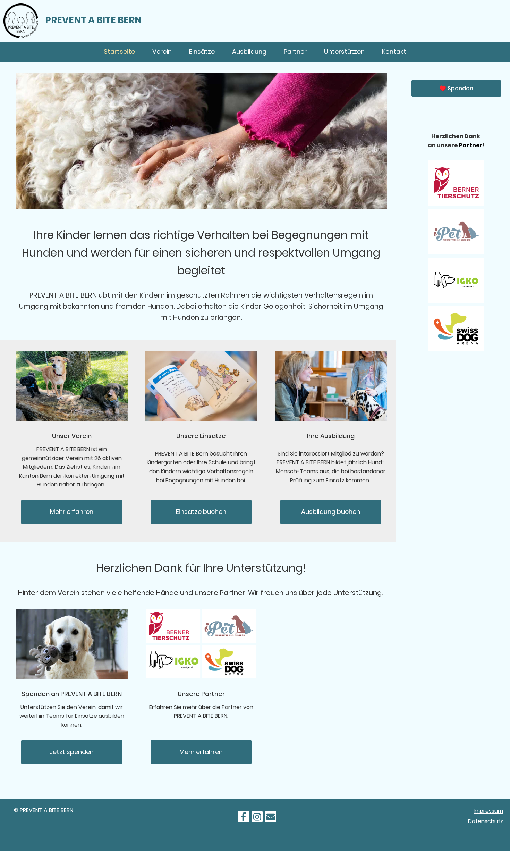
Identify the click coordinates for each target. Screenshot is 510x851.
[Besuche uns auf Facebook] (243, 818)
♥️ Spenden (456, 88)
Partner (295, 51)
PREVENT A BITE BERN (93, 20)
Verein (162, 51)
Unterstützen (344, 51)
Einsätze (202, 51)
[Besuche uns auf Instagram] (257, 818)
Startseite (119, 51)
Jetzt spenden (72, 752)
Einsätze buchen (201, 511)
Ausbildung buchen (330, 511)
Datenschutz (485, 821)
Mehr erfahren (71, 511)
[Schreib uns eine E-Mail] (270, 818)
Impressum (488, 811)
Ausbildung (249, 51)
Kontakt (394, 51)
